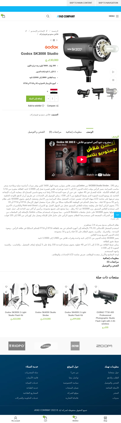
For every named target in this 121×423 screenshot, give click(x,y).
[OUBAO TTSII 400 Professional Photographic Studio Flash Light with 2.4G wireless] (105, 296)
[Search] (48, 16)
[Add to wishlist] (96, 286)
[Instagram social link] (60, 9)
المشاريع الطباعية (30, 393)
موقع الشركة (73, 393)
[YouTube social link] (57, 9)
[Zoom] (104, 346)
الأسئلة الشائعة (112, 388)
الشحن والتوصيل (111, 383)
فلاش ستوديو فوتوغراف (48, 34)
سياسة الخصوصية (71, 383)
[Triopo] (16, 346)
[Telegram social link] (51, 119)
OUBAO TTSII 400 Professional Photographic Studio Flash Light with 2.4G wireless (105, 318)
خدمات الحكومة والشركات (26, 398)
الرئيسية (54, 31)
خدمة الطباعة (32, 388)
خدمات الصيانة (32, 383)
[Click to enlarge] (113, 80)
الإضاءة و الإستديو (37, 31)
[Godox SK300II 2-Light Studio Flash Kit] (15, 296)
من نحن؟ (75, 373)
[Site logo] (65, 16)
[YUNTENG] (45, 346)
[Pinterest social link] (54, 9)
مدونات (115, 398)
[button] (96, 291)
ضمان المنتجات (72, 388)
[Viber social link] (48, 119)
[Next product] (50, 40)
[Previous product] (56, 40)
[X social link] (64, 9)
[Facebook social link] (67, 9)
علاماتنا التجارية (72, 398)
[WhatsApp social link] (54, 119)
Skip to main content (81, 3)
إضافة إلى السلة (35, 99)
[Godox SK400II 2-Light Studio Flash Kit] (75, 296)
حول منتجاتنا (113, 373)
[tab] (89, 131)
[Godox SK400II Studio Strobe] (45, 296)
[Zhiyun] (75, 346)
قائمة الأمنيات (32, 378)
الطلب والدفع (113, 378)
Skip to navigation (108, 3)
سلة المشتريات (31, 373)
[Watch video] (113, 72)
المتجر (116, 393)
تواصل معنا (74, 378)
